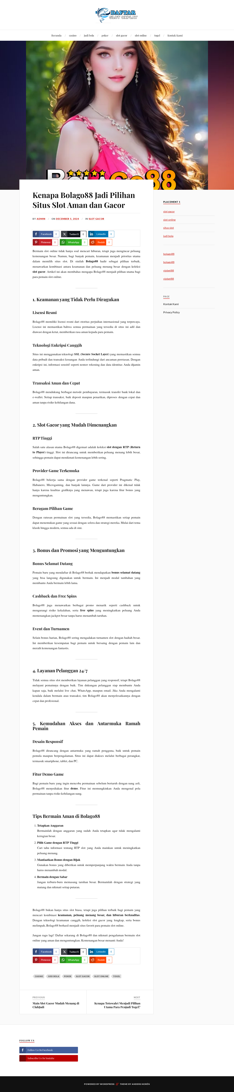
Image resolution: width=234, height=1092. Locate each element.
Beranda (56, 35)
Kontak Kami (175, 35)
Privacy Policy (171, 312)
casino (72, 35)
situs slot (168, 227)
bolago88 (168, 253)
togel (157, 35)
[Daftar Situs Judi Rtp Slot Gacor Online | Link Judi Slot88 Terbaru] (117, 14)
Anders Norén (141, 1084)
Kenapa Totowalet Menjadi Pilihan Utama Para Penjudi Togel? (117, 1005)
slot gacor (121, 35)
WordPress (107, 1084)
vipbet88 (168, 270)
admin (41, 218)
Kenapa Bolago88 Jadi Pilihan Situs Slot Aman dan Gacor (84, 200)
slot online (141, 35)
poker (105, 35)
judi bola (89, 35)
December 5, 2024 (67, 218)
